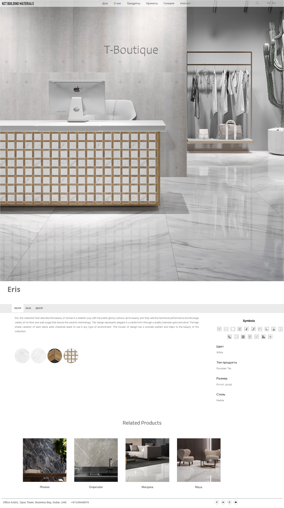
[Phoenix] (45, 460)
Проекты (152, 3)
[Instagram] (229, 502)
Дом (105, 3)
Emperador (96, 487)
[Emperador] (96, 460)
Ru (274, 3)
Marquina (147, 487)
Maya (198, 487)
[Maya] (199, 460)
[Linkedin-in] (223, 502)
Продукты (133, 3)
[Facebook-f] (217, 502)
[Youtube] (236, 502)
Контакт (185, 3)
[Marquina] (147, 460)
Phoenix (45, 487)
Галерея (169, 3)
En (269, 2)
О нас (117, 3)
